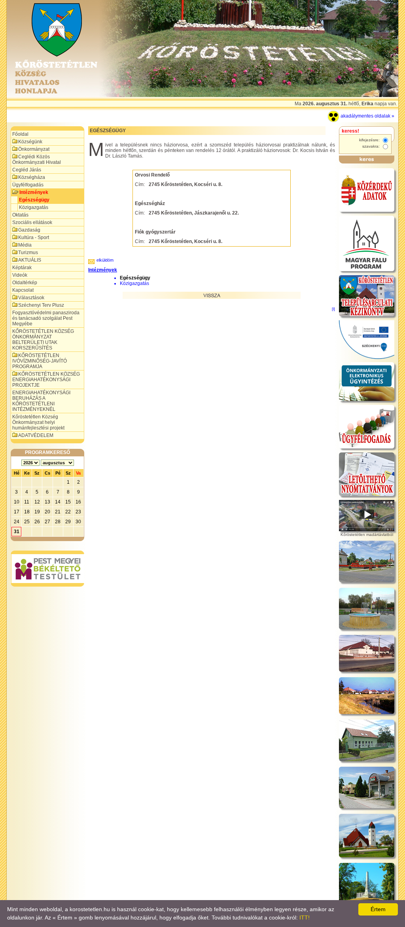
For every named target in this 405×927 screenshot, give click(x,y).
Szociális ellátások (32, 222)
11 (26, 502)
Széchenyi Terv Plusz (41, 305)
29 (68, 521)
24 (16, 521)
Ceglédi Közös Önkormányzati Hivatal (36, 159)
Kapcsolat (23, 290)
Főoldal (20, 134)
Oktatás (20, 215)
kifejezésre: (370, 140)
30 (78, 521)
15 (68, 502)
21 (58, 512)
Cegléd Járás (26, 170)
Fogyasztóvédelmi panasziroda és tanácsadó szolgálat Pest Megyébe (45, 318)
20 (47, 512)
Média (25, 245)
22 (68, 512)
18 (27, 512)
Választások (31, 297)
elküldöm (105, 260)
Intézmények (33, 192)
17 (16, 512)
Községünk (30, 141)
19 (37, 512)
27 (47, 521)
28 (58, 521)
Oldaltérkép (24, 282)
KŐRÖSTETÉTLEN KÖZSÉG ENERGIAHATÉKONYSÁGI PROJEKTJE (46, 379)
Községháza (31, 177)
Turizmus (28, 252)
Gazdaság (29, 230)
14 (58, 502)
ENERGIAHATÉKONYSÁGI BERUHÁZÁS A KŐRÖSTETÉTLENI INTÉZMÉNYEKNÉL (41, 401)
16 (78, 502)
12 (37, 502)
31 (16, 531)
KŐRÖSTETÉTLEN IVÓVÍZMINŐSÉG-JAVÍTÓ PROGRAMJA (39, 361)
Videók (19, 275)
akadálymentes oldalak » (366, 116)
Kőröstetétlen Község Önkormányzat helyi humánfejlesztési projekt (38, 422)
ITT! (304, 917)
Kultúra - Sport (33, 237)
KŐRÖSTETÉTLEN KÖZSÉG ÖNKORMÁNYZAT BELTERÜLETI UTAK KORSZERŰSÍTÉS (43, 340)
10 (16, 502)
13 (47, 502)
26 (37, 521)
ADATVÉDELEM (35, 435)
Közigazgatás (33, 207)
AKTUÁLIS (29, 260)
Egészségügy (34, 200)
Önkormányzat (33, 149)
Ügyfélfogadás (28, 185)
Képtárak (22, 267)
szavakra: (371, 146)
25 (27, 521)
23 (78, 512)
